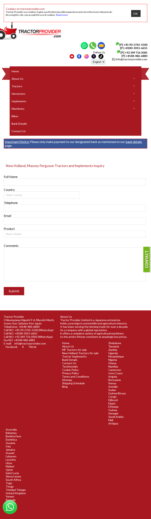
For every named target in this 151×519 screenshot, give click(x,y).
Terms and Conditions (75, 376)
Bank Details (19, 123)
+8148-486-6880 (136, 56)
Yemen (10, 496)
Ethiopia (113, 406)
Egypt (112, 403)
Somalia (113, 386)
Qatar (9, 469)
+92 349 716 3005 (136, 52)
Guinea (112, 410)
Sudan (112, 390)
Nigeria (112, 359)
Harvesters (18, 93)
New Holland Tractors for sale (80, 353)
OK (135, 13)
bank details (133, 142)
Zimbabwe (114, 343)
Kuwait (10, 453)
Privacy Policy (70, 373)
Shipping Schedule (73, 383)
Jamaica (10, 449)
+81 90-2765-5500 (135, 44)
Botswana (114, 380)
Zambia (112, 349)
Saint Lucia (12, 473)
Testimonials (70, 366)
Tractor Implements (74, 356)
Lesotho (11, 459)
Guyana (10, 443)
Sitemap (67, 380)
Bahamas (11, 433)
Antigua (113, 423)
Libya (9, 463)
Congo (112, 396)
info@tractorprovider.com (131, 59)
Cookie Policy (70, 369)
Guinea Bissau (117, 393)
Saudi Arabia (115, 416)
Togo (9, 483)
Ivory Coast (115, 373)
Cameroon (114, 369)
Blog (65, 386)
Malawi (10, 466)
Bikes (15, 116)
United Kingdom (16, 493)
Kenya (112, 383)
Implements (19, 101)
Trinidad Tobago (16, 489)
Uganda (113, 353)
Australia (11, 429)
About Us (17, 78)
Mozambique (116, 356)
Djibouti (113, 400)
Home (15, 71)
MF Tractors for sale (74, 349)
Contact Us (19, 131)
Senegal (113, 413)
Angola (112, 376)
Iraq (8, 446)
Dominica (11, 439)
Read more (62, 14)
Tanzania (113, 346)
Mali (110, 420)
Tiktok (32, 346)
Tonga (10, 486)
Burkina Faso (13, 436)
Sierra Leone (13, 476)
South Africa (13, 479)
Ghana (112, 363)
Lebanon (11, 456)
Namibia (113, 366)
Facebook (11, 346)
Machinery (18, 108)
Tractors (17, 86)
